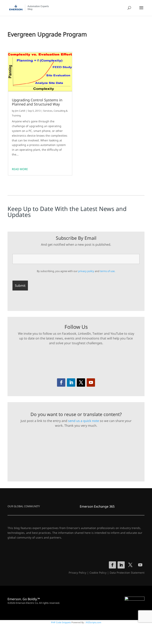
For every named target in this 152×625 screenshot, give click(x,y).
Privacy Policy (77, 572)
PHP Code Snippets (61, 622)
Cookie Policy (97, 572)
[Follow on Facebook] (61, 382)
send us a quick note (83, 421)
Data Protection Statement (127, 572)
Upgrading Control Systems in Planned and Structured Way (37, 102)
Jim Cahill (20, 110)
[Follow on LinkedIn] (71, 382)
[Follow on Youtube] (91, 382)
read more (20, 169)
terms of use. (107, 271)
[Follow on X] (81, 382)
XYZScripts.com (93, 622)
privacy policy (86, 271)
